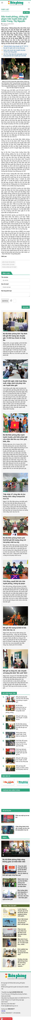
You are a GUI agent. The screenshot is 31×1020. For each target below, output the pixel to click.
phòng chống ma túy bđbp (9, 267)
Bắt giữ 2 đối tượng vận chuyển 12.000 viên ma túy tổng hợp (22, 759)
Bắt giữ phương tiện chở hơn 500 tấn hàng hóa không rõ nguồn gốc (22, 699)
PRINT (27, 12)
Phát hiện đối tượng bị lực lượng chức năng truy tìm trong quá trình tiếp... (21, 743)
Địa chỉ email (5, 284)
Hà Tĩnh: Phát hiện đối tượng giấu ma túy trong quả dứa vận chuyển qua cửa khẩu (15, 55)
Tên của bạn (4, 277)
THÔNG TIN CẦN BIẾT (10, 906)
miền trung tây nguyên (8, 262)
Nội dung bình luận (6, 291)
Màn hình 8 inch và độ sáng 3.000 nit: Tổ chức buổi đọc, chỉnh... (23, 941)
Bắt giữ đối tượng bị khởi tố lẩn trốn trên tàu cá (14, 629)
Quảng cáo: (8, 1009)
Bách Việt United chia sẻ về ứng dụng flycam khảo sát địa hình (23, 921)
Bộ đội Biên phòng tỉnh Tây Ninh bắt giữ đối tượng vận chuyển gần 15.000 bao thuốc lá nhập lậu (15, 337)
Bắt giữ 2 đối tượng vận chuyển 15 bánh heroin (21, 717)
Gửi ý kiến (25, 307)
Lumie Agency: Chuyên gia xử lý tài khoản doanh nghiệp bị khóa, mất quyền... (23, 912)
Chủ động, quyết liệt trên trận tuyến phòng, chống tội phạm (14, 582)
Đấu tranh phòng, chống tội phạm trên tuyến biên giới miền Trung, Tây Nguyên (14, 18)
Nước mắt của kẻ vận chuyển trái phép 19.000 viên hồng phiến (14, 51)
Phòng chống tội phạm (8, 264)
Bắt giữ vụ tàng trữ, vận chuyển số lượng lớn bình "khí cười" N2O (15, 672)
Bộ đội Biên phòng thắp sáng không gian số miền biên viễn (14, 860)
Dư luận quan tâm (9, 693)
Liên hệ (3, 1011)
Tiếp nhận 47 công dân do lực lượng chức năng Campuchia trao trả (14, 496)
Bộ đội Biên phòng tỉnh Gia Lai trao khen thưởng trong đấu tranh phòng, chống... (16, 709)
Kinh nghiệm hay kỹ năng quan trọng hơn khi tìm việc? (23, 951)
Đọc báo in (6, 776)
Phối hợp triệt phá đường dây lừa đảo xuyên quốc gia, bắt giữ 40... (21, 752)
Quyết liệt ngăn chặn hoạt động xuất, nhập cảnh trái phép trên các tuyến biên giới (15, 383)
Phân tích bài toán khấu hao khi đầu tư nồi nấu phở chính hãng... (22, 932)
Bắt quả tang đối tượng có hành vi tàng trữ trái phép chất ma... (22, 767)
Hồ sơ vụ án (7, 810)
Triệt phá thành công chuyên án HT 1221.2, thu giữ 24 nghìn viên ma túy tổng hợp (16, 47)
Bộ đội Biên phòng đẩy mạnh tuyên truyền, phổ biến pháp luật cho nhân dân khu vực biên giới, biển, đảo (15, 438)
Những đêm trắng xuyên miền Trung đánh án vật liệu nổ (21, 734)
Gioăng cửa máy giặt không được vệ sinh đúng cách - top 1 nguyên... (23, 962)
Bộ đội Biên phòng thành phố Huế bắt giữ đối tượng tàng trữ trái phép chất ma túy (14, 540)
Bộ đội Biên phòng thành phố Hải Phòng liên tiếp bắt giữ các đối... (22, 726)
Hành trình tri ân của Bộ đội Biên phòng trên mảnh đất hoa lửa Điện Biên (23, 882)
